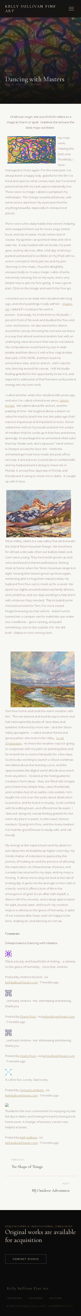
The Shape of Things (27, 1166)
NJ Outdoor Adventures (51, 1190)
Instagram (14, 1298)
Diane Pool (28, 1016)
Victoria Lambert (32, 1090)
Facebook (36, 1298)
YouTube (55, 1298)
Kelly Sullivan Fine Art (30, 8)
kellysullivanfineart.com (21, 982)
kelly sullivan (29, 1137)
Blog (9, 71)
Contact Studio (26, 1259)
